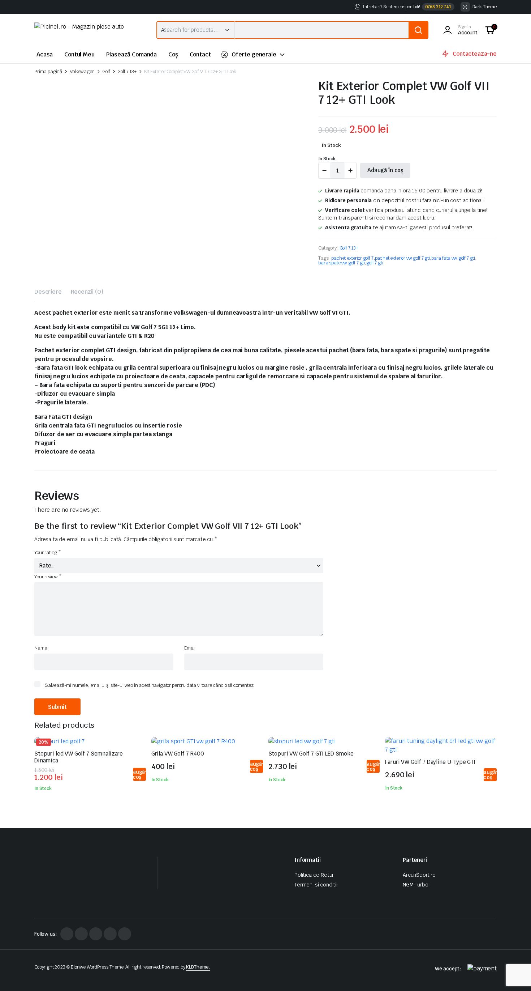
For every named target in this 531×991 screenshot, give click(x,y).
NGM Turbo (415, 884)
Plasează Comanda (131, 54)
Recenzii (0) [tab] (87, 291)
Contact (200, 54)
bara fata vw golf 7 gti (453, 258)
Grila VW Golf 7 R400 (177, 753)
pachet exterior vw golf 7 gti (402, 258)
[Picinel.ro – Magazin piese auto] (88, 30)
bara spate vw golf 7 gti (341, 262)
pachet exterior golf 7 (352, 258)
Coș (173, 54)
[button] (490, 30)
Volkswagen (82, 71)
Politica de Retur (314, 875)
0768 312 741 (438, 7)
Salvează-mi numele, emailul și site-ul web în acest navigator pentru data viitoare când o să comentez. (150, 685)
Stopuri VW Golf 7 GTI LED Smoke (311, 753)
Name (40, 648)
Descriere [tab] (48, 291)
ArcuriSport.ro (419, 875)
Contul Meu (79, 54)
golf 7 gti (374, 262)
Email (189, 648)
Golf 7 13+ (126, 71)
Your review (48, 577)
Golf (106, 71)
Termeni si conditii (315, 884)
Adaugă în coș (385, 170)
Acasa (44, 54)
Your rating (47, 552)
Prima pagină (48, 71)
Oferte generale (254, 54)
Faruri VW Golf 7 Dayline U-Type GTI (430, 761)
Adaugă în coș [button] (139, 774)
